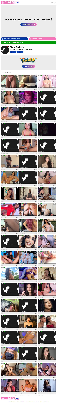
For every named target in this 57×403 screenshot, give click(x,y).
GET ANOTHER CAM (28, 24)
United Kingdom (42, 201)
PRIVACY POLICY (20, 402)
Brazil (40, 121)
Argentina (4, 89)
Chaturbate (13, 51)
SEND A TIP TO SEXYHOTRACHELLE (13, 42)
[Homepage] (10, 3)
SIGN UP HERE (28, 66)
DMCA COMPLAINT (12, 402)
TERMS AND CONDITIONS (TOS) (32, 402)
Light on (55, 3)
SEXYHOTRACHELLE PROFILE (11, 39)
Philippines (20, 51)
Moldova (41, 185)
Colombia (23, 89)
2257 (41, 402)
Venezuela (4, 249)
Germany (23, 105)
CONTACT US (46, 402)
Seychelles (4, 121)
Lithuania (41, 249)
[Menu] (52, 2)
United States (5, 153)
